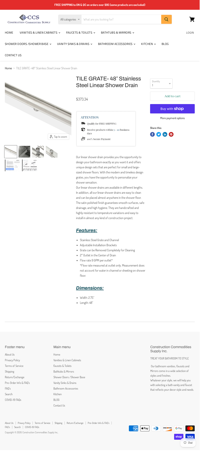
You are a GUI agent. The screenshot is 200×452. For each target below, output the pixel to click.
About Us (10, 354)
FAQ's (8, 388)
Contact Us (13, 55)
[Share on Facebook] (152, 134)
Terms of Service (14, 366)
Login (190, 32)
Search (8, 394)
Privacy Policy (12, 360)
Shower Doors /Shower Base (27, 44)
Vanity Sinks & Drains (73, 44)
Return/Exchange (14, 377)
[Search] (166, 19)
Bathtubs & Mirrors (116, 32)
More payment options (172, 118)
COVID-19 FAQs (13, 400)
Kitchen (147, 44)
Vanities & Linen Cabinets (39, 32)
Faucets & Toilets (79, 32)
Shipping (9, 371)
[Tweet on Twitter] (158, 134)
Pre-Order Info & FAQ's (17, 383)
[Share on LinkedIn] (165, 134)
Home (9, 32)
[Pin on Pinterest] (171, 134)
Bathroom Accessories (115, 44)
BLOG (165, 44)
